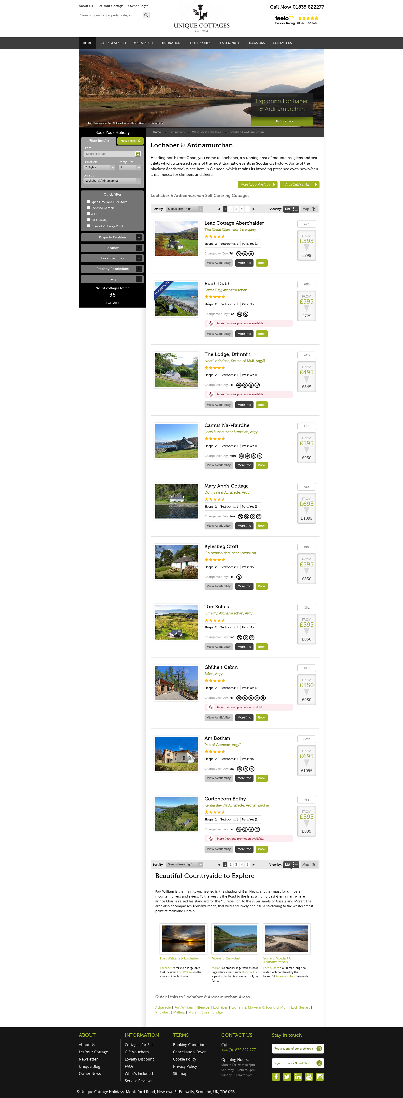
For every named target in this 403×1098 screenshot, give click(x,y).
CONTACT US (236, 1035)
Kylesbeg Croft (221, 546)
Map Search (143, 43)
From (87, 148)
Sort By (158, 209)
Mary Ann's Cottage (227, 486)
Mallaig (179, 1012)
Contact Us (282, 43)
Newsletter (88, 1059)
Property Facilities (112, 237)
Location (90, 175)
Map (305, 209)
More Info (244, 262)
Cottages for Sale (140, 1044)
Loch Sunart (271, 968)
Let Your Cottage (110, 6)
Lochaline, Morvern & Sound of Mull (259, 1007)
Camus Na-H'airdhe (227, 425)
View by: (275, 209)
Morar (216, 968)
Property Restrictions (113, 269)
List (287, 209)
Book (261, 262)
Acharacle (163, 1007)
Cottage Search (113, 43)
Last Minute (230, 43)
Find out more (284, 121)
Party (112, 279)
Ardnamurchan (285, 976)
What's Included (139, 1073)
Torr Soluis (217, 607)
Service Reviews (138, 1080)
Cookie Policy (184, 1059)
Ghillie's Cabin (221, 667)
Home (87, 43)
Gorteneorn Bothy (225, 799)
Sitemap (180, 1073)
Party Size (126, 162)
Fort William (185, 972)
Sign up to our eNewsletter (291, 1063)
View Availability (219, 262)
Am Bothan (217, 738)
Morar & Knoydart (226, 958)
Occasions (256, 43)
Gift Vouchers (137, 1051)
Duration (90, 162)
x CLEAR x (112, 303)
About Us (86, 6)
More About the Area (255, 184)
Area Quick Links (297, 184)
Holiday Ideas (201, 43)
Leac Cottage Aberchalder (234, 223)
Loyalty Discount (139, 1059)
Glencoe (203, 1007)
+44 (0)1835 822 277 (238, 1049)
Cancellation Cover (189, 1051)
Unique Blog (89, 1066)
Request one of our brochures (293, 1048)
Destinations (171, 43)
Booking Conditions (190, 1044)
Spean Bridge (212, 1012)
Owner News (90, 1073)
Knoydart (248, 972)
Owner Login (138, 6)
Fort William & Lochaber (179, 958)
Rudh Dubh (218, 283)
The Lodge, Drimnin (227, 354)
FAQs (129, 1066)
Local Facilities (112, 258)
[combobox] (99, 167)
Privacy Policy (185, 1066)
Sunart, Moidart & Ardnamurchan (277, 960)
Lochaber (166, 968)
